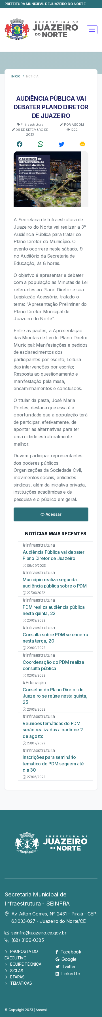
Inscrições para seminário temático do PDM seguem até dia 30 (53, 763)
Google (68, 959)
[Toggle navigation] (92, 29)
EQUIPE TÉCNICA (25, 964)
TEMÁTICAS (21, 983)
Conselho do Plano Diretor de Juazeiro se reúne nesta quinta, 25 (55, 696)
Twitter (69, 966)
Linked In (70, 973)
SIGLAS (16, 970)
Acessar (52, 514)
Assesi (41, 1010)
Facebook (70, 952)
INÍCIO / (18, 76)
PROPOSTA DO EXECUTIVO (21, 954)
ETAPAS (17, 976)
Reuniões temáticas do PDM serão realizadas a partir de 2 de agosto (53, 730)
